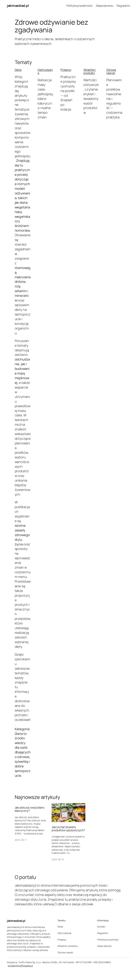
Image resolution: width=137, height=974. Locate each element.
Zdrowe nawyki (111, 71)
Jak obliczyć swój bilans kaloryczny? (29, 809)
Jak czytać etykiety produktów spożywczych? (68, 828)
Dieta (18, 70)
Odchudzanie (45, 71)
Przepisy (65, 70)
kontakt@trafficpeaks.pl (20, 965)
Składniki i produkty (89, 71)
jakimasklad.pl (18, 5)
